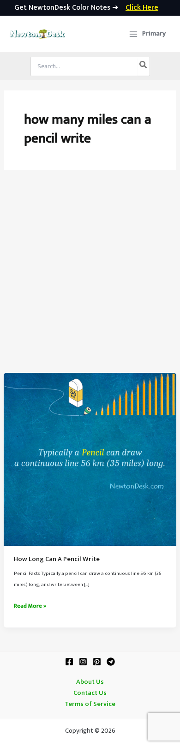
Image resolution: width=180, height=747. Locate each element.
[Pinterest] (97, 661)
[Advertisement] (90, 278)
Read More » (30, 606)
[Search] (144, 66)
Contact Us (90, 693)
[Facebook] (69, 661)
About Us (90, 681)
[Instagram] (83, 661)
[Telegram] (111, 661)
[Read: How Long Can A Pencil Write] (90, 459)
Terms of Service (90, 704)
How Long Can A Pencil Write (57, 559)
